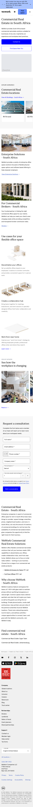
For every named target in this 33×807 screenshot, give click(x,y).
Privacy (4, 775)
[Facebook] (9, 657)
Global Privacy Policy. (24, 483)
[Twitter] (21, 657)
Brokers (4, 714)
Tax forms (5, 742)
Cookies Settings (6, 780)
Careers (4, 697)
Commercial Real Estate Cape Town (14, 638)
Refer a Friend (6, 719)
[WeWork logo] (6, 12)
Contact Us (16, 42)
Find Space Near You (16, 48)
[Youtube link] (2, 657)
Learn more (9, 7)
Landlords (5, 716)
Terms (11, 775)
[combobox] (5, 454)
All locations (6, 757)
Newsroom (5, 700)
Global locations (7, 688)
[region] (16, 63)
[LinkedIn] (27, 657)
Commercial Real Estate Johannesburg (15, 643)
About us (4, 691)
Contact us (5, 733)
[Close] (30, 4)
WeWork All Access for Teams (13, 570)
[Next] (4, 4)
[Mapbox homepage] (6, 70)
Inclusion (4, 694)
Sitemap (27, 780)
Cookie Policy (19, 775)
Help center (5, 739)
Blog (3, 702)
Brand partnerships (8, 725)
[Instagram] (15, 657)
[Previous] (2, 4)
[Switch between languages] (14, 12)
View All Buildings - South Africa (11, 97)
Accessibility (19, 780)
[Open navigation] (30, 12)
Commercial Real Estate (16, 651)
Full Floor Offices (9, 574)
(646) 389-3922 (6, 762)
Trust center (6, 705)
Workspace (4, 651)
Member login (6, 736)
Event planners (6, 722)
